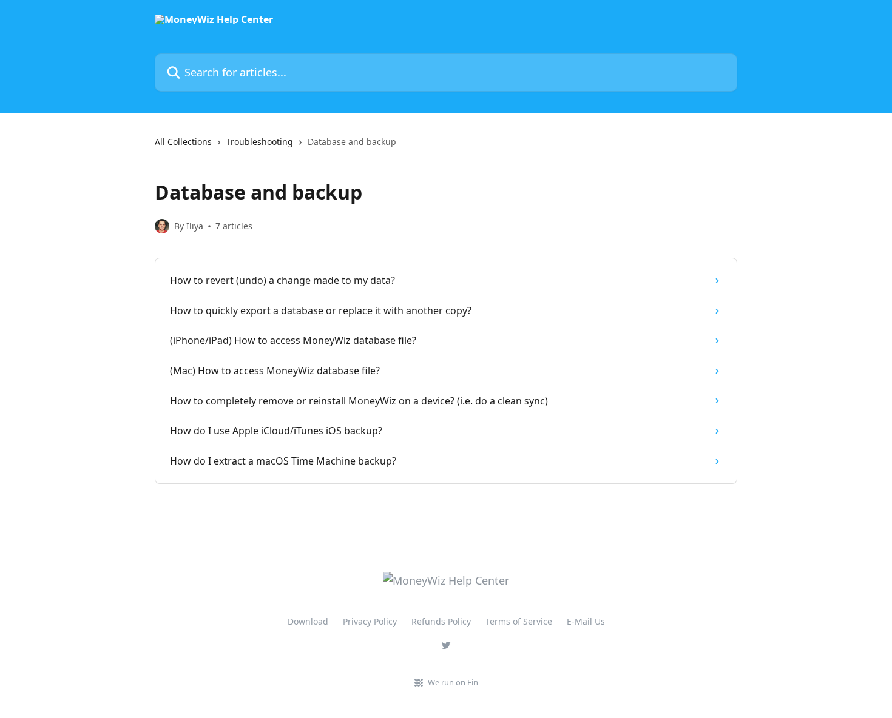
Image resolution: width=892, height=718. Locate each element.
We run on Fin (453, 682)
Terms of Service (518, 621)
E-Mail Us (586, 621)
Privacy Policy (370, 621)
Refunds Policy (441, 621)
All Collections (183, 141)
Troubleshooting (259, 141)
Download (308, 621)
